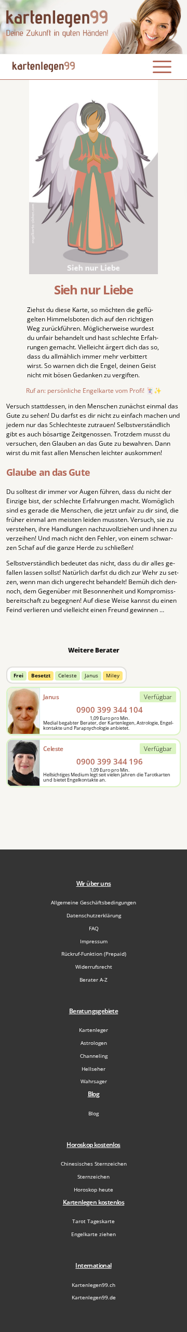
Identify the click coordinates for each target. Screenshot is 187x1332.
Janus (91, 675)
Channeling (94, 1055)
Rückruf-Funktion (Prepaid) (93, 953)
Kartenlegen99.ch (93, 1284)
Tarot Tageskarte (93, 1221)
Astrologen (94, 1042)
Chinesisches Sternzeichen (94, 1163)
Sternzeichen (93, 1176)
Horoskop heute (93, 1189)
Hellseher (93, 1068)
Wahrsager (94, 1081)
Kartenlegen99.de (94, 1297)
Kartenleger (93, 1029)
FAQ (94, 928)
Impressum (94, 941)
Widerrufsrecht (93, 966)
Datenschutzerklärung (93, 915)
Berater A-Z (93, 979)
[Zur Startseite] (93, 27)
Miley (112, 675)
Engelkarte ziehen (93, 1234)
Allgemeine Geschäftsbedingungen (93, 902)
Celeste (67, 675)
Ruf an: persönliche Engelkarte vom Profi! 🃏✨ (94, 390)
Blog (93, 1113)
